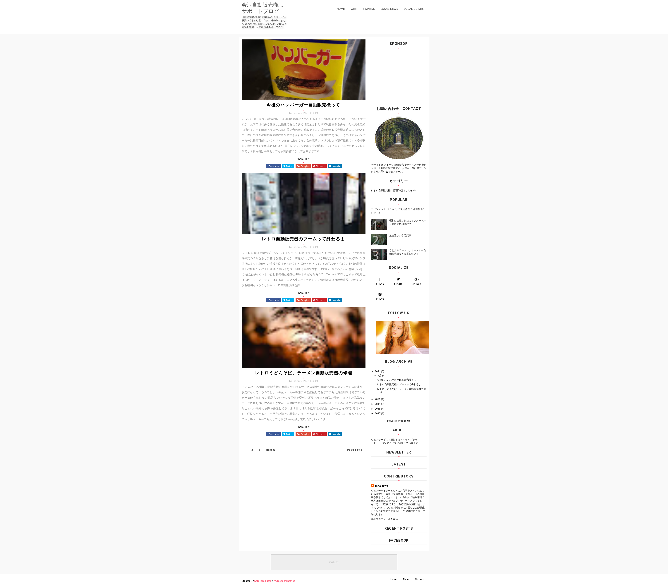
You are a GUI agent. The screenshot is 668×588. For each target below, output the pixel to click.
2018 (378, 408)
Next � (271, 449)
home (341, 8)
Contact (419, 579)
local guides (414, 8)
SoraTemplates (262, 580)
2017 (378, 413)
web (354, 8)
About (406, 579)
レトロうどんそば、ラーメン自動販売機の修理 (303, 372)
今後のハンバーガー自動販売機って (303, 104)
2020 (378, 399)
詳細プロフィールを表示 (384, 519)
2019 (378, 404)
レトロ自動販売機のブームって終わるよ (303, 238)
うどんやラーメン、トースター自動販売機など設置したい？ (407, 252)
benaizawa (381, 485)
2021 (378, 371)
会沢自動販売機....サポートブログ (262, 8)
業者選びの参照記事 (400, 235)
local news (389, 8)
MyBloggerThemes (284, 580)
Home (394, 579)
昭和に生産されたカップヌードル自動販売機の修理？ (407, 222)
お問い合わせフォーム (390, 171)
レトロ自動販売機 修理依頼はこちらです (394, 190)
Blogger (405, 420)
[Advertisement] (400, 75)
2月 (380, 375)
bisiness (369, 8)
